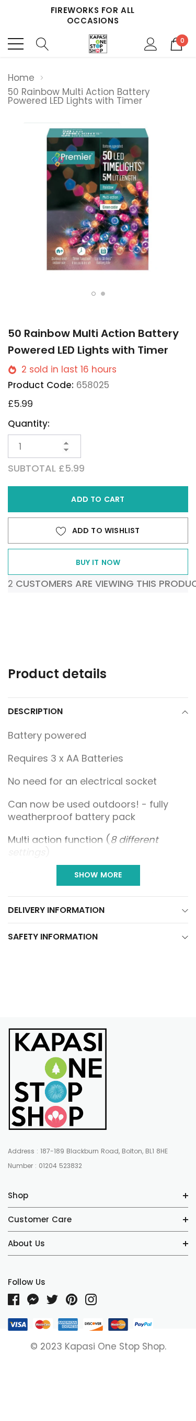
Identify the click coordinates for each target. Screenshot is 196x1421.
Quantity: (29, 423)
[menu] (16, 44)
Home (21, 77)
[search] (42, 44)
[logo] (98, 44)
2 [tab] (103, 294)
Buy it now (98, 562)
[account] (150, 44)
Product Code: (41, 385)
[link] (57, 1079)
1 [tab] (93, 294)
